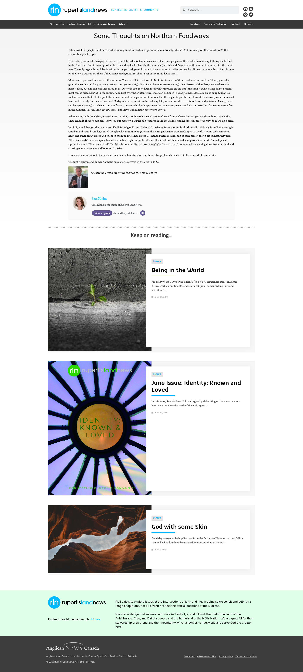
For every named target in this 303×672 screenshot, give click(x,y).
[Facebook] (251, 9)
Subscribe (57, 24)
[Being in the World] (100, 350)
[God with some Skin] (100, 572)
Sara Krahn (99, 198)
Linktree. (95, 619)
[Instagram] (245, 14)
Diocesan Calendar (215, 24)
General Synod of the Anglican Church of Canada (112, 656)
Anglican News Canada (57, 656)
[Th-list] (245, 9)
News (157, 261)
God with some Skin (179, 527)
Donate (248, 24)
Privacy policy (226, 656)
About (123, 24)
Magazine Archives (101, 24)
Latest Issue (76, 24)
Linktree (195, 24)
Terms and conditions (246, 656)
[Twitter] (251, 14)
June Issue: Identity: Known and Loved (196, 387)
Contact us (189, 656)
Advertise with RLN (206, 656)
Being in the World (178, 270)
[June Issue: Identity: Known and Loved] (100, 494)
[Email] (142, 213)
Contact (235, 24)
